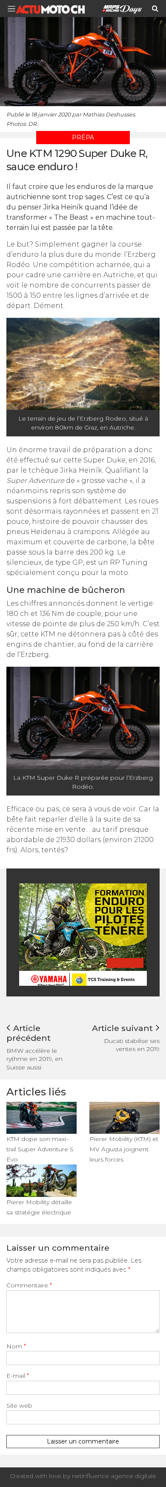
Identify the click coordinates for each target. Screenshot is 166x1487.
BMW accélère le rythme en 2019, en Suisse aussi (34, 1059)
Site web (19, 1405)
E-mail (17, 1376)
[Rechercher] (155, 8)
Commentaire (29, 1285)
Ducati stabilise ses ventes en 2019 (132, 1045)
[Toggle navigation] (14, 8)
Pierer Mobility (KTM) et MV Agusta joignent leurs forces (123, 1149)
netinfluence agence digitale (114, 1476)
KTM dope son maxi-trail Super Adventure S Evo (40, 1149)
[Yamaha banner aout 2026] (83, 934)
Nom (16, 1346)
